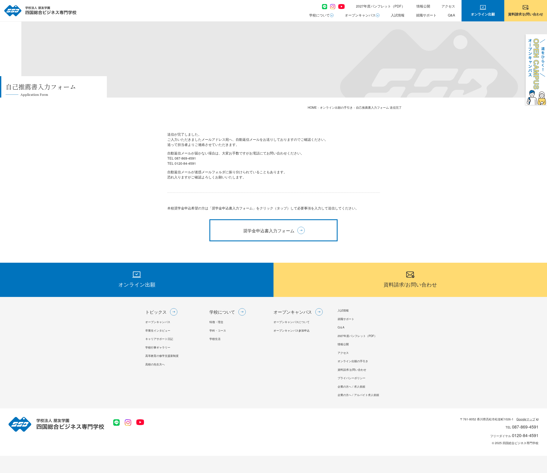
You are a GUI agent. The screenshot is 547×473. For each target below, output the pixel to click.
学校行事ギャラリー (157, 347)
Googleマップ (525, 419)
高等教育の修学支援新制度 (162, 356)
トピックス (156, 312)
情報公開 (423, 6)
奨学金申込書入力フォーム (268, 230)
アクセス (448, 6)
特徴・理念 (216, 322)
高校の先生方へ (155, 364)
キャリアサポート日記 (159, 339)
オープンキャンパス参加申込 (292, 330)
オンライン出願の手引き (353, 361)
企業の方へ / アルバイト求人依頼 (358, 395)
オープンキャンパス (360, 15)
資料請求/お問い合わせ (352, 370)
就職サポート (426, 15)
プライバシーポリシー (351, 378)
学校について (319, 15)
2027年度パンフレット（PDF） (380, 6)
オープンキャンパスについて (292, 322)
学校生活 (215, 339)
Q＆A (341, 327)
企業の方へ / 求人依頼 (351, 386)
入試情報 (397, 15)
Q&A (451, 15)
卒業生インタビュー (157, 330)
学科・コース (217, 330)
